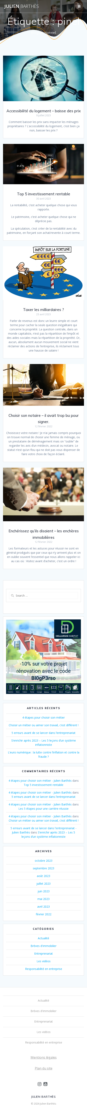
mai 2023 (43, 899)
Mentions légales (44, 1057)
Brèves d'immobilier (43, 946)
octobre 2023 (43, 860)
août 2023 (43, 876)
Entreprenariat (43, 953)
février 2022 (43, 914)
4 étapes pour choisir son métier (43, 717)
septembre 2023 (43, 868)
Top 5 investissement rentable (43, 194)
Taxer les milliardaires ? (43, 309)
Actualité (43, 938)
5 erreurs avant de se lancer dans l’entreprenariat (43, 733)
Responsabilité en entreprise (43, 969)
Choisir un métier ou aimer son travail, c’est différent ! (44, 725)
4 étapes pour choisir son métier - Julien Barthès (40, 780)
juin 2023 (44, 891)
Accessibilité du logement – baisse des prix (43, 111)
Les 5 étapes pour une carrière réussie (43, 808)
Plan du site (43, 1068)
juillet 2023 (43, 883)
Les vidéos (44, 961)
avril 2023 (43, 906)
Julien (21, 6)
